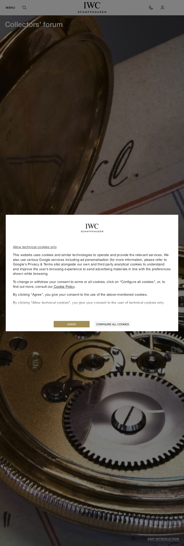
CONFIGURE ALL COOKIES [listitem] (112, 324)
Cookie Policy (64, 286)
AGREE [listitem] (71, 324)
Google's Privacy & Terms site (36, 264)
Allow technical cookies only (35, 247)
